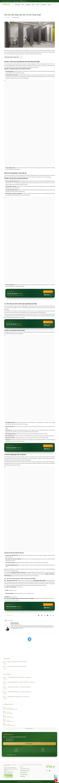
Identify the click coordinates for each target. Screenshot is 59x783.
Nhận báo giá (22, 776)
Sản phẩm (28, 4)
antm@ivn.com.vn (24, 1)
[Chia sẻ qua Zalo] (41, 615)
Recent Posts (10, 620)
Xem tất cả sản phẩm (29, 728)
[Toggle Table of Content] (20, 57)
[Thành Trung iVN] (7, 627)
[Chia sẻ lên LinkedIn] (47, 615)
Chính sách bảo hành (24, 774)
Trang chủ (17, 4)
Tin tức (37, 4)
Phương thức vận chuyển (24, 770)
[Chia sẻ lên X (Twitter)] (44, 615)
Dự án (33, 4)
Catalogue (43, 4)
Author (6, 620)
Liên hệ (49, 4)
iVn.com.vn (19, 624)
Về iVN (22, 4)
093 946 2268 (17, 1)
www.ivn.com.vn (13, 596)
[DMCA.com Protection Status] (8, 775)
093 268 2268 (49, 291)
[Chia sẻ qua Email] (50, 615)
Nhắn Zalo (48, 294)
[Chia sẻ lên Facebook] (38, 615)
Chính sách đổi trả (23, 772)
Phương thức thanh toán (24, 768)
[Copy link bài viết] (53, 615)
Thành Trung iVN (14, 623)
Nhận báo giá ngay (28, 743)
